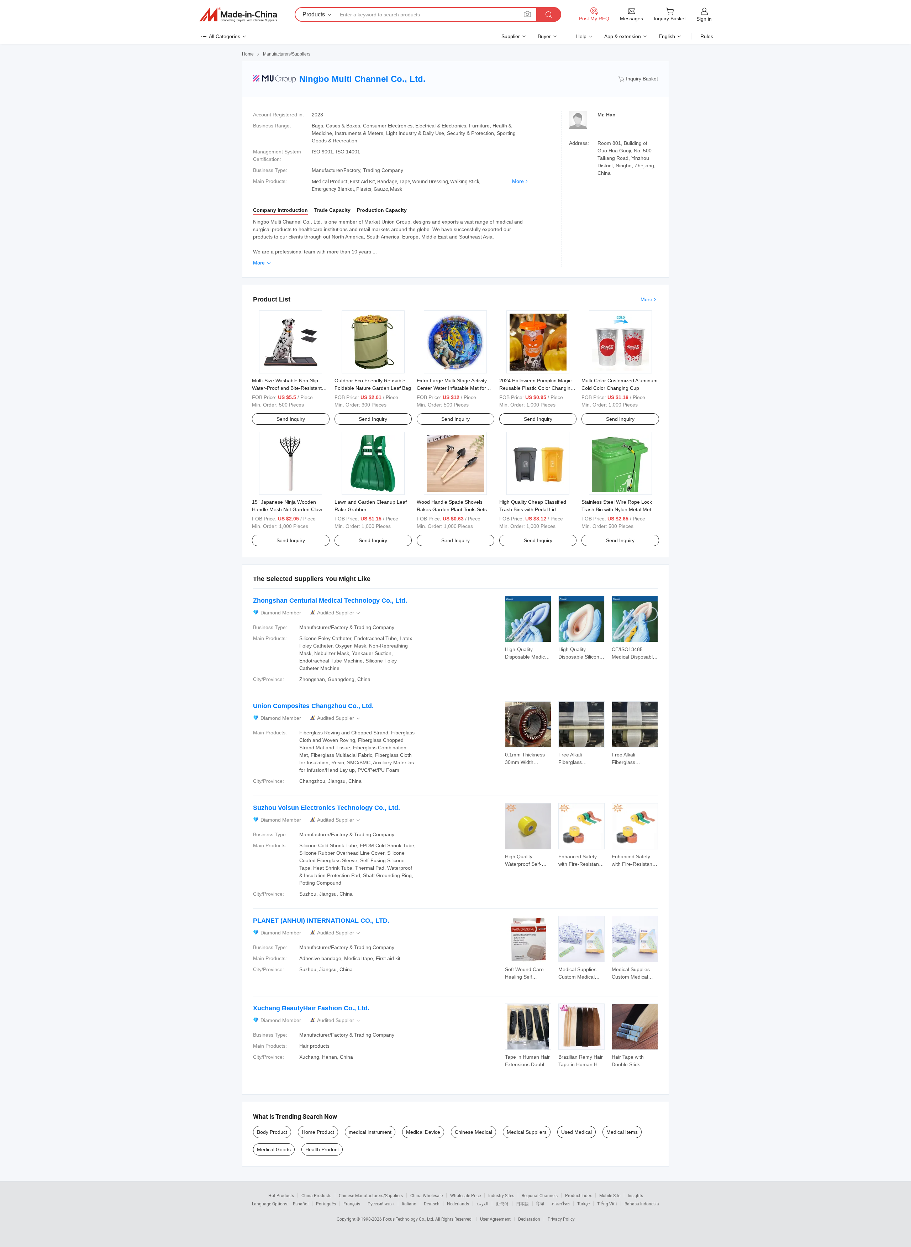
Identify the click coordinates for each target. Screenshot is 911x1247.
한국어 (502, 1203)
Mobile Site (609, 1195)
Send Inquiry (291, 419)
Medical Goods (274, 1149)
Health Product (322, 1149)
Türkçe (583, 1203)
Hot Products (281, 1195)
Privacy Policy (561, 1219)
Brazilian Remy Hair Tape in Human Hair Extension (580, 1064)
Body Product (272, 1132)
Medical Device (423, 1132)
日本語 (522, 1203)
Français (351, 1203)
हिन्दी (540, 1203)
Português (326, 1203)
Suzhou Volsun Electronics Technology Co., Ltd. (326, 807)
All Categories (224, 36)
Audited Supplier (339, 613)
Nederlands (458, 1203)
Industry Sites (501, 1195)
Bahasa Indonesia (642, 1203)
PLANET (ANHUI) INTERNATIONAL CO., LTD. (321, 920)
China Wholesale (426, 1195)
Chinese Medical (473, 1132)
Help (581, 36)
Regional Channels (540, 1195)
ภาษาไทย (561, 1203)
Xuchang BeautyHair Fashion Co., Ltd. (311, 1008)
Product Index (578, 1195)
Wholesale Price (465, 1195)
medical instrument (370, 1132)
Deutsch (431, 1203)
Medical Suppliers (527, 1132)
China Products (316, 1195)
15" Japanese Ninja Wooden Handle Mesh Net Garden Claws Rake (288, 509)
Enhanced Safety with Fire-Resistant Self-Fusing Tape (579, 864)
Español (301, 1203)
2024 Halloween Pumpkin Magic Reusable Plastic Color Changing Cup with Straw (536, 388)
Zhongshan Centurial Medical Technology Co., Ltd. (330, 600)
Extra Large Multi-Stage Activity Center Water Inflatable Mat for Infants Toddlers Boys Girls (452, 388)
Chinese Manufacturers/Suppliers (371, 1195)
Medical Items (622, 1132)
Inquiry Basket (638, 79)
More (518, 181)
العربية (482, 1203)
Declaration (529, 1219)
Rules (706, 36)
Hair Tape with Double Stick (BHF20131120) (630, 1064)
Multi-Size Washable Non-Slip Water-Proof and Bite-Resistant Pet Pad (287, 388)
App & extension (622, 36)
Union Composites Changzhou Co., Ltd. (313, 705)
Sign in (704, 19)
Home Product (318, 1132)
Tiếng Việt (607, 1203)
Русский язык (381, 1203)
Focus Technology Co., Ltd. (409, 1219)
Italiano (409, 1203)
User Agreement (495, 1219)
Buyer (544, 36)
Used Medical (576, 1132)
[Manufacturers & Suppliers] (238, 14)
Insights (635, 1195)
